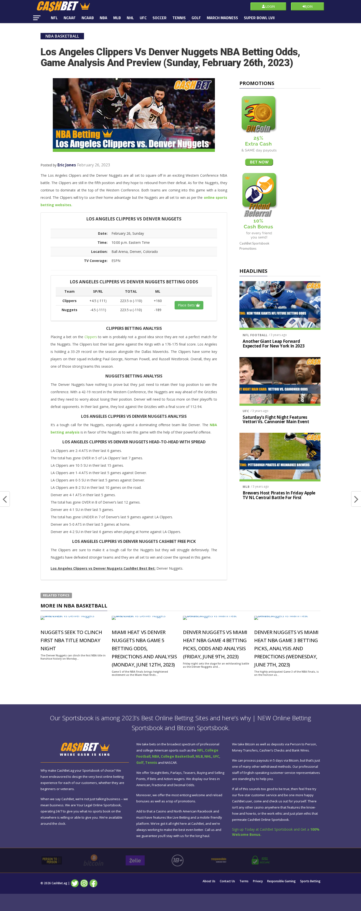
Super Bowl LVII (259, 18)
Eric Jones (66, 165)
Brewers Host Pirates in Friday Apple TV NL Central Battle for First (279, 495)
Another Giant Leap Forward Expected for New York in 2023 (274, 343)
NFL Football (255, 335)
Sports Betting (310, 881)
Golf (196, 18)
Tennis (179, 18)
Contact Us (227, 881)
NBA (103, 18)
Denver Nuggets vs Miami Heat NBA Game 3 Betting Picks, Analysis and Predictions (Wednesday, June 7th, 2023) (286, 648)
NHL (130, 18)
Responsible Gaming (281, 881)
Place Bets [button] (187, 305)
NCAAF (70, 18)
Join (309, 6)
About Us (209, 881)
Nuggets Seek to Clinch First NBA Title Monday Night (71, 640)
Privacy (258, 881)
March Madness (222, 18)
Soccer (160, 18)
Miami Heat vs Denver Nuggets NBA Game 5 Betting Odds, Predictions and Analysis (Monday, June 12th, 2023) (144, 648)
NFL (54, 18)
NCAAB (88, 18)
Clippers (90, 336)
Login (270, 6)
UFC (143, 18)
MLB (117, 18)
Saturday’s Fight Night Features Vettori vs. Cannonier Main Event (276, 419)
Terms (244, 881)
